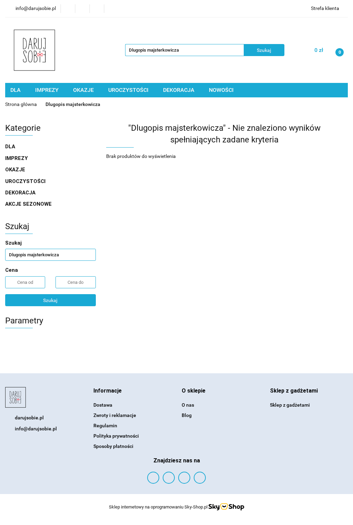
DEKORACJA (179, 90)
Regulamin (105, 425)
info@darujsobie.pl (36, 428)
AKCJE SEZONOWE (28, 204)
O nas (188, 405)
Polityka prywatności (116, 436)
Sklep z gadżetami (290, 405)
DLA (16, 90)
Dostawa (102, 405)
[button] (107, 391)
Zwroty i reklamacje (114, 415)
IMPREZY (47, 90)
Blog (187, 415)
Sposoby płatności (113, 446)
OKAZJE (84, 90)
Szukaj (50, 300)
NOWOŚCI (221, 90)
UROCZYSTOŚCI (129, 90)
